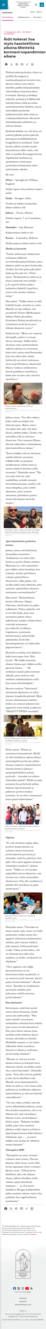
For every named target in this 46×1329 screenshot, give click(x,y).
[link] (5, 1208)
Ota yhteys (37, 17)
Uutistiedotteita (7, 17)
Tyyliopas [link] (33, 1234)
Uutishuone (7, 12)
